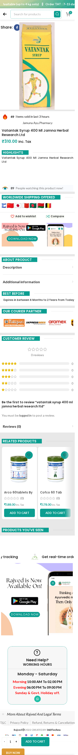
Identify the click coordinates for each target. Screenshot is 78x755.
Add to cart (35, 741)
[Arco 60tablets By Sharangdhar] (19, 468)
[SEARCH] (57, 14)
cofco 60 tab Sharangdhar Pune (55, 494)
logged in (25, 415)
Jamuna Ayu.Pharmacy (37, 123)
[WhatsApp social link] (37, 699)
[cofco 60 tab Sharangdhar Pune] (55, 468)
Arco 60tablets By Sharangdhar (18, 494)
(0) (22, 498)
